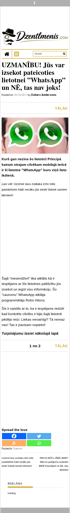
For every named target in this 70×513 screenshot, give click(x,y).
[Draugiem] (14, 443)
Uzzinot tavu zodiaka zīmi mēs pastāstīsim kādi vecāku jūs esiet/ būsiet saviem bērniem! (34, 189)
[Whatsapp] (39, 443)
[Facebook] (14, 436)
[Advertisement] (35, 237)
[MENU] (16, 54)
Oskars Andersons (43, 95)
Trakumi (17, 448)
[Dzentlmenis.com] (7, 54)
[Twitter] (39, 436)
